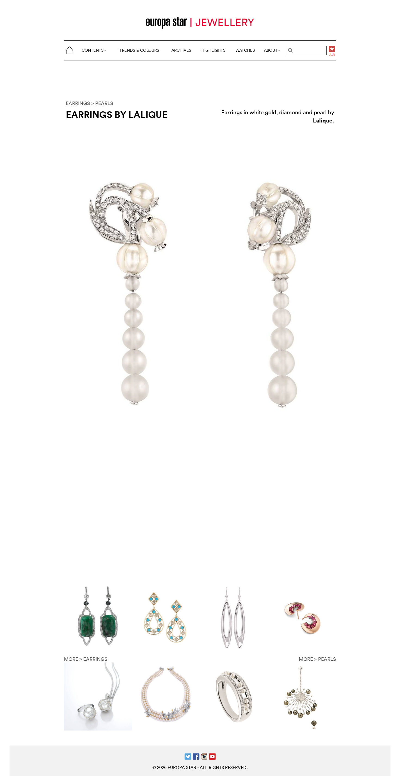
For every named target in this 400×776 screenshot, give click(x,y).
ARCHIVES (181, 50)
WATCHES (245, 50)
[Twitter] (187, 756)
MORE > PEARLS (317, 659)
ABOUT (271, 50)
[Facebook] (196, 756)
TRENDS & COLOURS (139, 50)
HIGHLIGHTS (213, 50)
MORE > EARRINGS (85, 659)
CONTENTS (93, 50)
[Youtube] (212, 756)
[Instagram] (204, 756)
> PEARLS (102, 103)
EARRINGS (78, 103)
